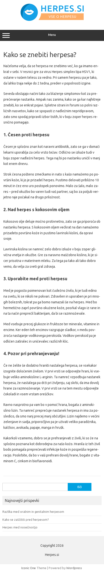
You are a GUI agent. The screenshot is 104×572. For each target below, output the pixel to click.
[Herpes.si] (52, 20)
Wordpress (74, 568)
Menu (52, 35)
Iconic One (28, 568)
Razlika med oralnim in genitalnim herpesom (33, 511)
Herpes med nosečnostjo (19, 527)
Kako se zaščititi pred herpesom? (25, 519)
